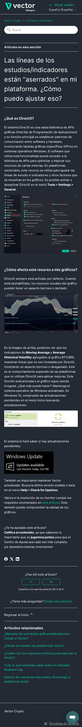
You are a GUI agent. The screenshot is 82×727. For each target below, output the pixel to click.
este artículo (51, 502)
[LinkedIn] (17, 559)
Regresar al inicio (16, 615)
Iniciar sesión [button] (64, 5)
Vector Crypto (12, 20)
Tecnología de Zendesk (64, 723)
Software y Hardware (39, 20)
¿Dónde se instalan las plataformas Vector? (34, 646)
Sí (31, 581)
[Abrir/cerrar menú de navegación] (50, 5)
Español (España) (61, 9)
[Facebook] (6, 559)
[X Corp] (12, 559)
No (51, 581)
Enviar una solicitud (58, 601)
